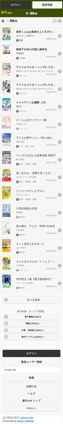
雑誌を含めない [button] (33, 323)
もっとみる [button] (33, 299)
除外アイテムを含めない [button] (33, 337)
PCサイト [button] (31, 408)
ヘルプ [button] (31, 393)
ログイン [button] (16, 4)
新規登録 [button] (47, 4)
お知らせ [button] (31, 386)
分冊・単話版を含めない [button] (33, 330)
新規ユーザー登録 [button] (31, 361)
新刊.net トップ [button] (31, 400)
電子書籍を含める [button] (33, 317)
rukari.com (26, 417)
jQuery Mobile (25, 421)
